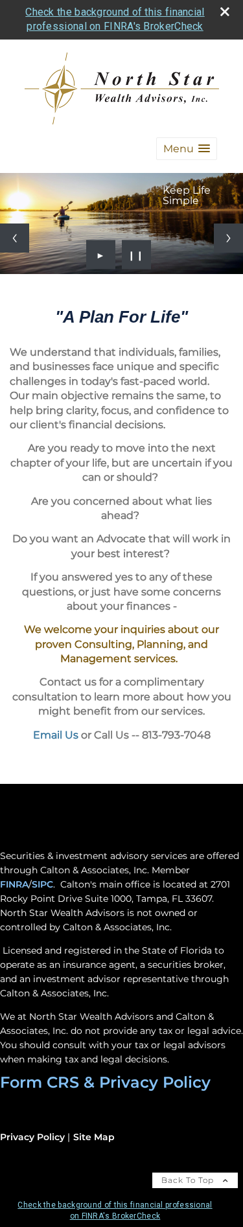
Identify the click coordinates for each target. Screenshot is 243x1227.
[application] (121, 388)
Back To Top (188, 1180)
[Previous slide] (14, 238)
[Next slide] (228, 238)
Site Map (94, 1137)
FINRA (14, 884)
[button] (186, 148)
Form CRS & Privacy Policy (105, 1082)
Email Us (55, 735)
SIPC (42, 884)
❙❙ (136, 254)
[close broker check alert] (225, 11)
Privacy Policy (32, 1137)
